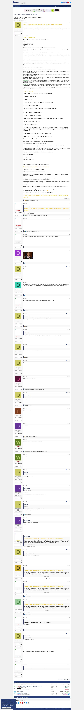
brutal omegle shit (23, 693)
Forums (16, 6)
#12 (69, 360)
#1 (69, 22)
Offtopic (25, 687)
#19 (69, 469)
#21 (69, 501)
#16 (69, 423)
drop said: (25, 472)
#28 (69, 617)
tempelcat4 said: (26, 635)
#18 (69, 454)
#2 (69, 203)
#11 (69, 344)
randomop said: (26, 206)
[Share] (68, 22)
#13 (69, 376)
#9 (69, 313)
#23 (69, 533)
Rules (22, 6)
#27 (69, 599)
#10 (69, 329)
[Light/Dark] (64, 6)
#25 (69, 565)
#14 (69, 392)
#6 (69, 266)
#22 (69, 517)
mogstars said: (26, 551)
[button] (18, 6)
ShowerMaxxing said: (27, 395)
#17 (69, 439)
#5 (69, 250)
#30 (69, 649)
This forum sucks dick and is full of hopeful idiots (26, 684)
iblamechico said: (26, 666)
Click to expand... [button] (46, 544)
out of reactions (20, 691)
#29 (69, 633)
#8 (69, 298)
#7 (69, 282)
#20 (69, 485)
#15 (69, 408)
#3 (69, 218)
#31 (69, 664)
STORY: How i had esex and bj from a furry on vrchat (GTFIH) (31, 686)
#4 (69, 234)
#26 (69, 581)
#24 (69, 549)
